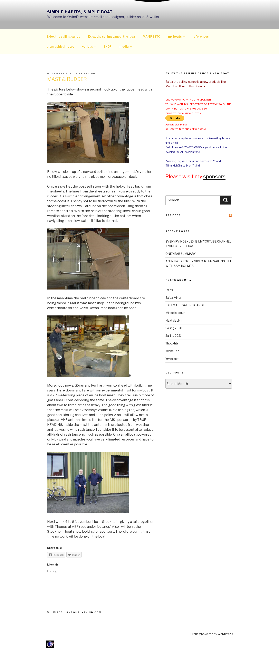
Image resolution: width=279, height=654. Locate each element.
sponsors (214, 176)
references (200, 36)
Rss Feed (173, 215)
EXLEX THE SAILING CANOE (185, 305)
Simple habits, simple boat (80, 12)
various (87, 46)
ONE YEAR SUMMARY (180, 253)
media (124, 46)
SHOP (108, 46)
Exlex (169, 290)
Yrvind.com (92, 612)
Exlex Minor (173, 297)
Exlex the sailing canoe (63, 36)
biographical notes (60, 46)
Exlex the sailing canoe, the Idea (111, 36)
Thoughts (172, 343)
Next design (173, 320)
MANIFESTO (151, 36)
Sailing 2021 (173, 335)
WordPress (225, 634)
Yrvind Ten (172, 351)
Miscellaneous (66, 612)
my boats (175, 36)
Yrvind (89, 73)
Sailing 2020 (173, 328)
